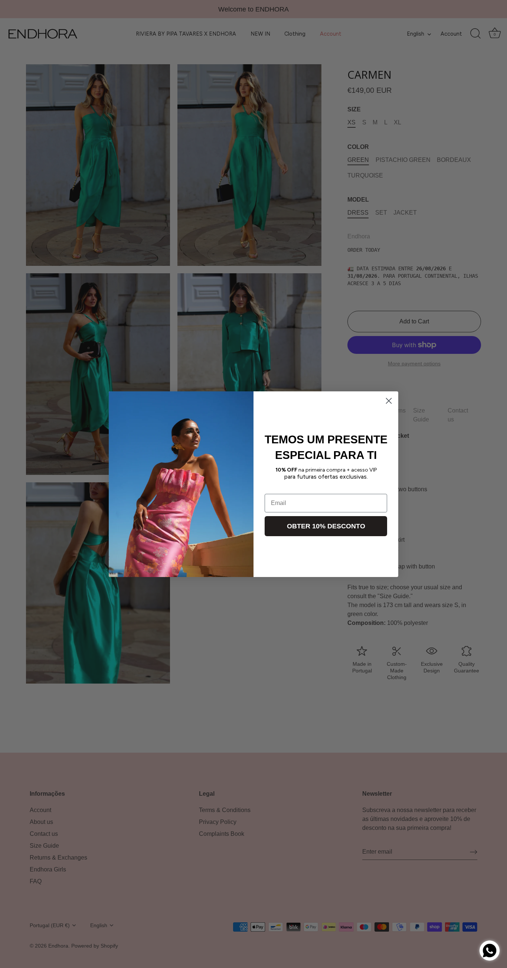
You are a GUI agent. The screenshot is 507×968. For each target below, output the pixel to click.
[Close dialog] (388, 400)
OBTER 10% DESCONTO (326, 526)
